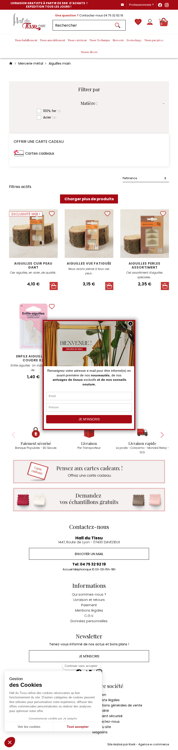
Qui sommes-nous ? (89, 594)
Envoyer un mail (89, 553)
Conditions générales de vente (117, 705)
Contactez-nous (106, 721)
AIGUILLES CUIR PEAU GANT (33, 265)
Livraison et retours (89, 599)
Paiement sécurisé (107, 716)
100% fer (52, 111)
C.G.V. (89, 615)
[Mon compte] (150, 22)
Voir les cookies (29, 726)
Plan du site (101, 727)
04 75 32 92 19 (113, 15)
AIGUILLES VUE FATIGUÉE (89, 263)
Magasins (100, 732)
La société (100, 710)
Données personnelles (89, 621)
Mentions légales (89, 610)
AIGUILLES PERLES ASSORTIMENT (144, 265)
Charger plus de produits (89, 199)
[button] (9, 742)
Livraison (99, 694)
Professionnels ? (141, 5)
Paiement (89, 605)
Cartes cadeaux (39, 153)
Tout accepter (78, 726)
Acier (49, 117)
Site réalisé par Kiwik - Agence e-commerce (138, 744)
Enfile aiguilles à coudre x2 (33, 358)
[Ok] (117, 25)
